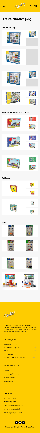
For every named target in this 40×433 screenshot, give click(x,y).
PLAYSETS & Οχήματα (11, 347)
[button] (3, 5)
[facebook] (16, 422)
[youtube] (23, 422)
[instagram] (20, 422)
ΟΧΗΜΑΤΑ (7, 351)
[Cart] (35, 6)
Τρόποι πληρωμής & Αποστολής (11, 374)
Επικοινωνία (7, 385)
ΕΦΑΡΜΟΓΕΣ (8, 354)
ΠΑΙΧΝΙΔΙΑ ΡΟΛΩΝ (10, 344)
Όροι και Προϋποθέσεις (9, 377)
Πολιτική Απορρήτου (9, 381)
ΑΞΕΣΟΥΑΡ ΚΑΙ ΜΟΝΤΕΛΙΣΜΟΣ (15, 357)
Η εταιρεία (6, 370)
